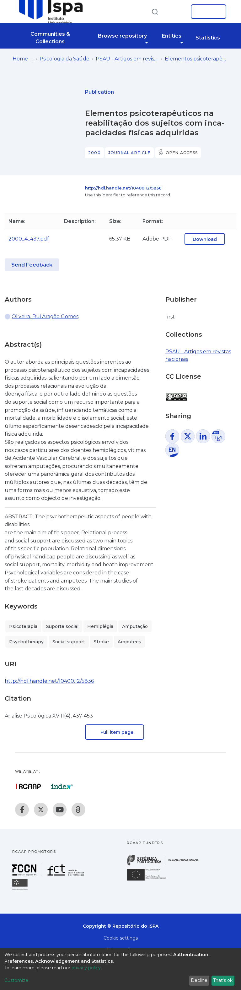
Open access (182, 152)
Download (205, 239)
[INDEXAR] (62, 786)
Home (20, 59)
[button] (176, 11)
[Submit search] (154, 11)
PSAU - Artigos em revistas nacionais (127, 59)
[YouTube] (60, 809)
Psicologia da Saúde (64, 59)
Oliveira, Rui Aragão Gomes (45, 316)
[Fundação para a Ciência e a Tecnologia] (49, 875)
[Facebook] (22, 809)
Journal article (129, 152)
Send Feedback (31, 265)
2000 (94, 152)
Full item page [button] (116, 732)
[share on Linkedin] (203, 436)
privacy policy (86, 968)
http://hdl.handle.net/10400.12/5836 (123, 187)
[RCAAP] (78, 809)
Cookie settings (121, 938)
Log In (206, 11)
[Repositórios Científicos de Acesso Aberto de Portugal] (28, 786)
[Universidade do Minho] (20, 890)
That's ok (223, 980)
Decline (199, 980)
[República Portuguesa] (166, 865)
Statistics (207, 38)
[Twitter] (41, 809)
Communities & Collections (50, 37)
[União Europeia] (150, 880)
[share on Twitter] (188, 436)
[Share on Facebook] (172, 436)
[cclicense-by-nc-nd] (176, 394)
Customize (16, 980)
